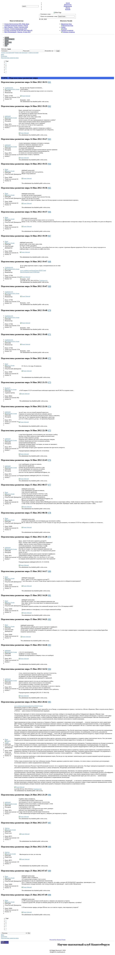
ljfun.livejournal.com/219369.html (29, 272)
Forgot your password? (7, 52)
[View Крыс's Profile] (9, 171)
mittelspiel (8, 116)
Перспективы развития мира (10, 58)
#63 (49, 139)
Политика (4, 56)
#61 (49, 82)
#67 (49, 236)
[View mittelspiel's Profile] (11, 118)
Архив (68, 3)
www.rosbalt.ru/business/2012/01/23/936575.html (28, 706)
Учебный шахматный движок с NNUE (16, 25)
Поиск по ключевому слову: (49, 16)
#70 (49, 310)
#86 (49, 795)
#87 (49, 823)
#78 (49, 513)
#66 (49, 212)
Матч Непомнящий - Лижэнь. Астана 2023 (17, 32)
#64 (49, 164)
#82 (49, 619)
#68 (49, 261)
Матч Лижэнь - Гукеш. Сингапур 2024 (16, 27)
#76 (49, 460)
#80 (49, 571)
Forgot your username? (21, 52)
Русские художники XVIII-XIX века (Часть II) (18, 30)
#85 (49, 702)
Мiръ (2, 54)
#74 (49, 406)
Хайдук (7, 828)
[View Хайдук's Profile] (10, 830)
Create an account (33, 52)
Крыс (6, 169)
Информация (68, 6)
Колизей (67, 9)
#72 (49, 358)
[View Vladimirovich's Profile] (12, 89)
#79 (49, 537)
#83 (49, 645)
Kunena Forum (61, 940)
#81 (49, 595)
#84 (49, 669)
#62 (49, 106)
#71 (49, 334)
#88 (49, 846)
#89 (49, 871)
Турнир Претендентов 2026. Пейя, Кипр (16, 24)
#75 (49, 430)
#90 (49, 895)
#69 (49, 286)
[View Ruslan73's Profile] (11, 389)
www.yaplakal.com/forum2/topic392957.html (33, 270)
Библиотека (67, 4)
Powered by (53, 940)
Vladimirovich (9, 87)
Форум (68, 8)
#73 (49, 382)
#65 (49, 188)
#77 (49, 485)
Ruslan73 (7, 388)
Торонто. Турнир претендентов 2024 (15, 29)
